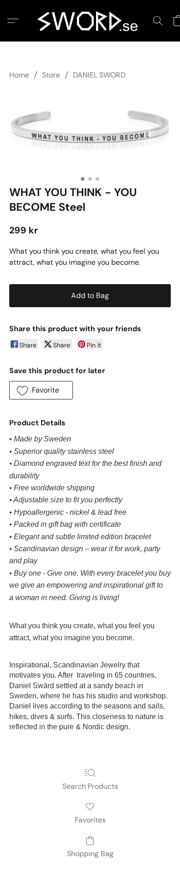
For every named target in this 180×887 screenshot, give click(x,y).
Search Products (90, 786)
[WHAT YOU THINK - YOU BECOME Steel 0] (90, 131)
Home (19, 75)
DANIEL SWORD (99, 75)
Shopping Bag (90, 853)
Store (51, 75)
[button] (90, 21)
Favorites (90, 820)
